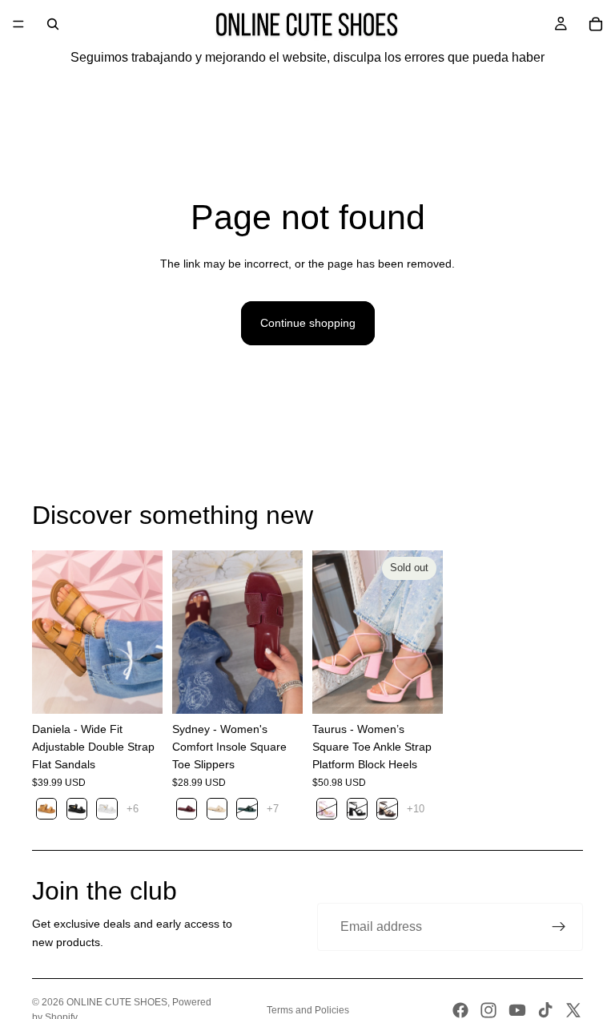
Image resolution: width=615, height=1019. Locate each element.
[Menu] (18, 24)
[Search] (52, 24)
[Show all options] (133, 809)
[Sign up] (559, 927)
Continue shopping (308, 322)
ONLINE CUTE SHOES (116, 1002)
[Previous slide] (49, 632)
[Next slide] (145, 632)
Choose (151, 689)
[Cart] (595, 24)
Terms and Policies (308, 1010)
